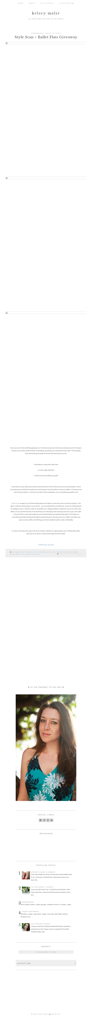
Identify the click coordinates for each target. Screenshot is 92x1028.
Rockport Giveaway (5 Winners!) (43, 872)
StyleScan (14, 503)
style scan (26, 554)
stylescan (36, 554)
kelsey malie (46, 13)
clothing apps (18, 552)
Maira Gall (56, 1014)
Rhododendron (28, 902)
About (32, 3)
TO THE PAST (56, 687)
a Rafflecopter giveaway (46, 545)
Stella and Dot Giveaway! (40, 924)
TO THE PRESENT (39, 687)
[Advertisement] (42, 995)
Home (21, 3)
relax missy (15, 554)
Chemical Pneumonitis (30, 911)
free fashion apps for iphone (65, 552)
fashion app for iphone (35, 552)
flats (49, 552)
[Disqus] (46, 591)
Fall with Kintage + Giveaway (42, 887)
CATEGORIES (65, 3)
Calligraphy (47, 3)
